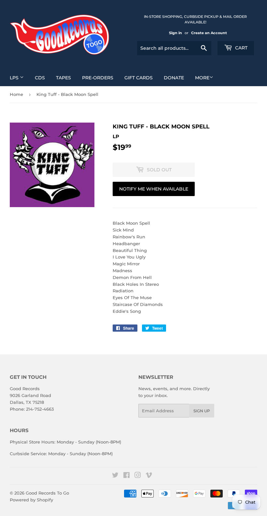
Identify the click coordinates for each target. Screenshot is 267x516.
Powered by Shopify (31, 499)
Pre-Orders (97, 78)
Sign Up (201, 410)
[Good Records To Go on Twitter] (115, 476)
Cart (240, 48)
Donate (174, 78)
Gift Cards (138, 78)
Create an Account (209, 33)
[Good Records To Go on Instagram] (137, 476)
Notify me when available (153, 189)
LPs (15, 78)
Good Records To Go (47, 493)
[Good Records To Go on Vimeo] (149, 476)
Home (16, 94)
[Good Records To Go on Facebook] (126, 476)
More (202, 78)
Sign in (175, 33)
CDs (40, 78)
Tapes (63, 78)
